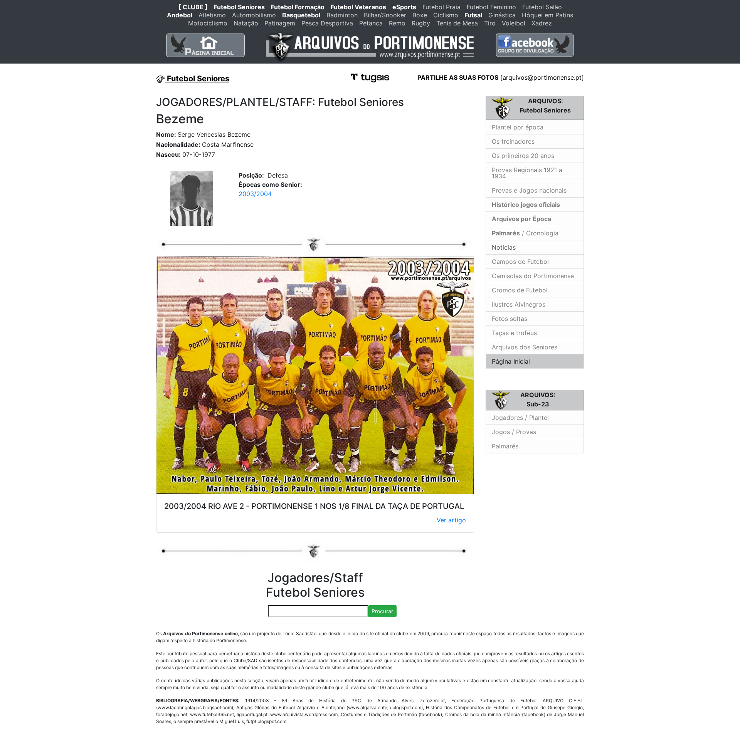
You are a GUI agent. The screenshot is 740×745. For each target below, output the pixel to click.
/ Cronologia (525, 233)
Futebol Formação (298, 7)
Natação (246, 23)
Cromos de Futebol (520, 290)
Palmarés (505, 446)
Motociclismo (207, 23)
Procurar (382, 611)
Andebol (179, 15)
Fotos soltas (509, 318)
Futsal (473, 15)
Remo (397, 23)
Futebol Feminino (491, 7)
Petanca (371, 23)
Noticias (503, 247)
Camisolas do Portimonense (533, 276)
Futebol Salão (542, 7)
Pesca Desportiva (327, 23)
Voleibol (513, 23)
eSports (404, 7)
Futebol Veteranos (358, 7)
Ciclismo (445, 15)
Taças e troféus (514, 333)
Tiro (490, 23)
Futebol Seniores (239, 7)
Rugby (421, 23)
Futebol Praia (441, 7)
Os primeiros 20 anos (523, 155)
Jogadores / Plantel (520, 417)
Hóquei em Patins (547, 15)
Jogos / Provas (514, 432)
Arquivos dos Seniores (524, 347)
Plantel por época (517, 127)
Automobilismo (254, 15)
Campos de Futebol (520, 261)
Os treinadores (513, 141)
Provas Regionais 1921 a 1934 (527, 173)
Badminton (342, 15)
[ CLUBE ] (193, 7)
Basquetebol (301, 15)
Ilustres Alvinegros (518, 304)
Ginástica (502, 15)
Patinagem (279, 23)
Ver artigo (451, 520)
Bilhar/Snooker (385, 15)
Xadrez (541, 23)
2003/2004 (255, 194)
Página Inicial (511, 361)
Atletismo (212, 15)
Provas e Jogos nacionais (529, 190)
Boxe (419, 15)
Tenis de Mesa (457, 23)
